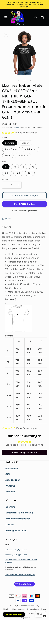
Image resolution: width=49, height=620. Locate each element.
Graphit (27, 143)
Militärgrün (30, 149)
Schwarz (9, 143)
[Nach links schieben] (18, 80)
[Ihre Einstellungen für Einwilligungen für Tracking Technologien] (44, 615)
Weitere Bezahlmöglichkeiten (24, 211)
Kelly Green (11, 149)
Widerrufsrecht (18, 609)
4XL (30, 173)
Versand (16, 128)
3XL (18, 173)
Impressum (25, 618)
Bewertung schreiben (24, 452)
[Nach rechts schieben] (31, 80)
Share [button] (8, 218)
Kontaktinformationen (34, 613)
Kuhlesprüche (23, 606)
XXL (7, 173)
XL (33, 167)
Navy (7, 155)
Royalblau (24, 156)
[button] (6, 18)
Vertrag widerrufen (14, 614)
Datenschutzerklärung (36, 609)
